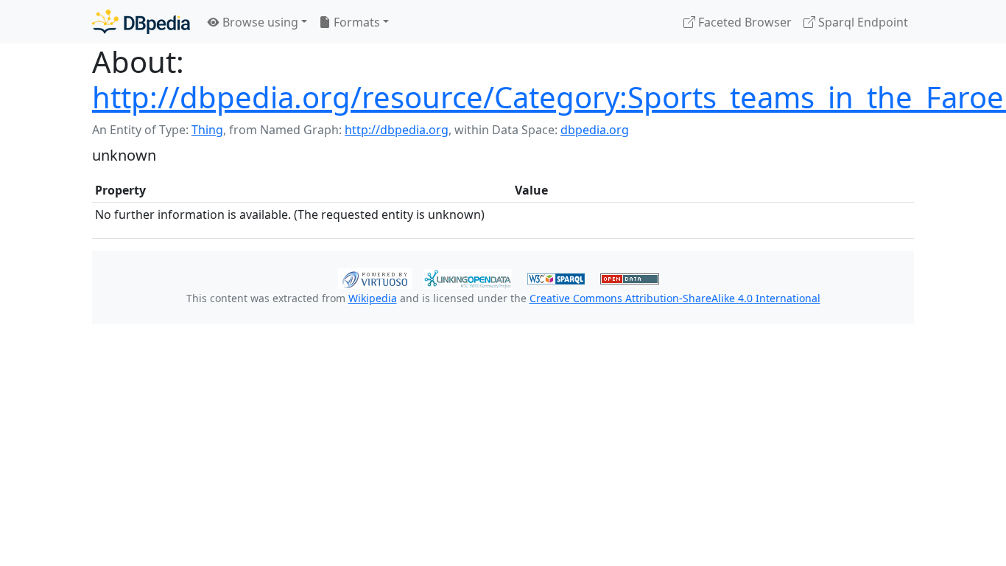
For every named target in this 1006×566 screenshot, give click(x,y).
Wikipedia (372, 298)
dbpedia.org (594, 130)
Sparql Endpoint (861, 22)
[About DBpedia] (141, 22)
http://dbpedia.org (397, 130)
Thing (207, 130)
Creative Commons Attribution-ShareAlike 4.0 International (675, 298)
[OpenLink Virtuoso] (375, 277)
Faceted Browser (743, 22)
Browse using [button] (258, 22)
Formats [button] (355, 22)
